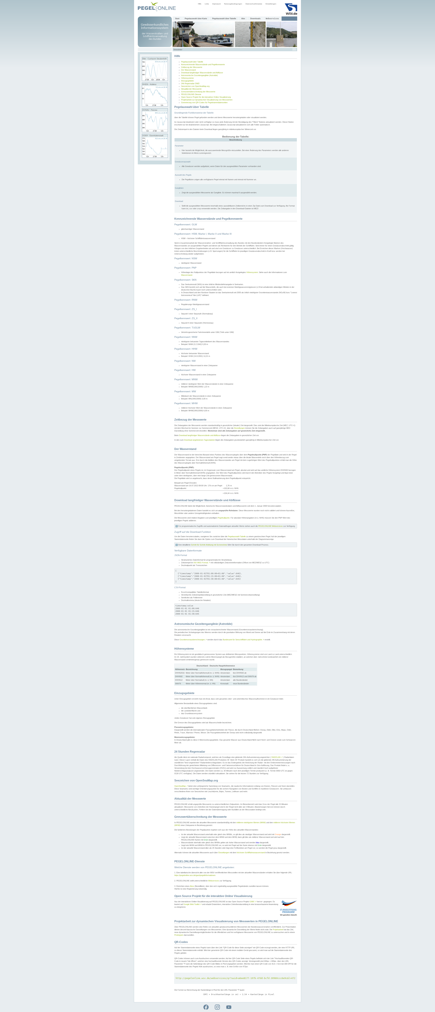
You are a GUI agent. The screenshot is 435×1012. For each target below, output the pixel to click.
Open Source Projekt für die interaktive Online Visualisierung (206, 97)
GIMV (253, 902)
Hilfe (199, 4)
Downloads (255, 18)
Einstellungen (271, 4)
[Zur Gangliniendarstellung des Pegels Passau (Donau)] (155, 131)
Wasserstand (186, 275)
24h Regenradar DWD (190, 83)
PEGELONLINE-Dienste (191, 94)
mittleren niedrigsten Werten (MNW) (251, 822)
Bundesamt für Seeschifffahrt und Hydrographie (243, 640)
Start (177, 18)
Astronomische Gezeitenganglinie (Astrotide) (199, 75)
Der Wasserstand (188, 70)
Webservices (213, 881)
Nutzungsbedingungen (233, 4)
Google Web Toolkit (193, 904)
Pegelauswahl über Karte (196, 18)
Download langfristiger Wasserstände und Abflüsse (202, 73)
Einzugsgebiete (187, 81)
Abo (243, 18)
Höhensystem (252, 272)
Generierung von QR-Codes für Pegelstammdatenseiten (204, 102)
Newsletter (177, 50)
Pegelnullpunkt (224, 518)
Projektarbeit (278, 930)
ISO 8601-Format (202, 563)
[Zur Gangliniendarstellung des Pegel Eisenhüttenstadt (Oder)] (155, 157)
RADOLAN (277, 757)
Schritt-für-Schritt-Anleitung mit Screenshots (209, 545)
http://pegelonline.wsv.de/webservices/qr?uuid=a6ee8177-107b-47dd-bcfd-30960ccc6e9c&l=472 (235, 978)
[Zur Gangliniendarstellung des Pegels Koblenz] (155, 106)
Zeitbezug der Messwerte (191, 67)
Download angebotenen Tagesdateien (199, 440)
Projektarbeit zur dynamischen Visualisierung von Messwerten (206, 100)
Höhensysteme (187, 78)
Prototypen (178, 935)
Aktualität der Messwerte (191, 89)
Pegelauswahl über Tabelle (224, 18)
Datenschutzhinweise (254, 4)
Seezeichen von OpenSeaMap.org (195, 86)
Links (207, 4)
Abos (192, 886)
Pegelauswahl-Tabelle (237, 536)
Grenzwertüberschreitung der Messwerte (198, 92)
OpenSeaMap (181, 786)
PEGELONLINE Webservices (270, 526)
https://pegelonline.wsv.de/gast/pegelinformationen (194, 875)
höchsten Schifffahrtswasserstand (251, 853)
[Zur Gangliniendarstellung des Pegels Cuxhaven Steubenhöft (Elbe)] (155, 80)
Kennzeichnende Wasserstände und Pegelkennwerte (203, 64)
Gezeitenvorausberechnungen (193, 640)
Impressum (216, 4)
